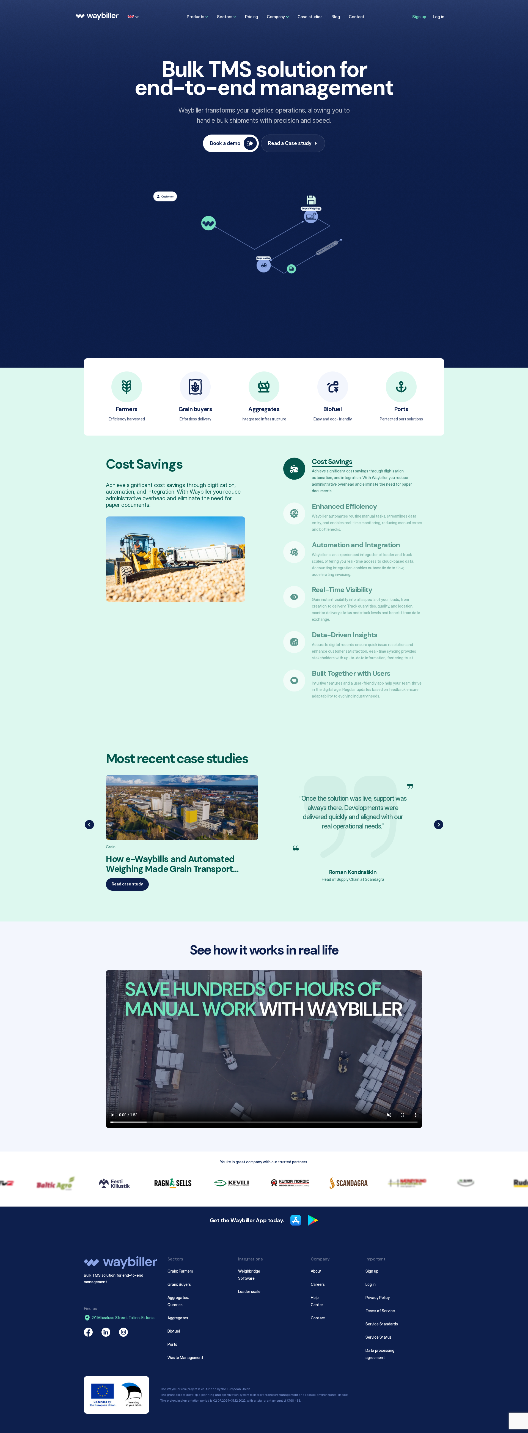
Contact (356, 16)
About (316, 1271)
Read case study (127, 884)
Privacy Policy (377, 1297)
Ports (172, 1344)
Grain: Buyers (179, 1284)
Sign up (419, 16)
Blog (335, 16)
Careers (318, 1284)
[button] (89, 824)
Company (276, 16)
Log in (438, 16)
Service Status (378, 1336)
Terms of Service (380, 1310)
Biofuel (173, 1330)
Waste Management (185, 1357)
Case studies (310, 16)
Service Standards (381, 1323)
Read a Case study (290, 143)
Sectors (224, 16)
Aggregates (177, 1317)
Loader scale (249, 1291)
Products (195, 16)
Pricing (251, 16)
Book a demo (225, 143)
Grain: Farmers (180, 1271)
